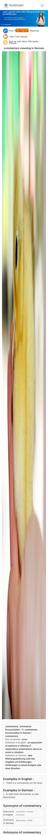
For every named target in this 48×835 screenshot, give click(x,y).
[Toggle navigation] (42, 5)
